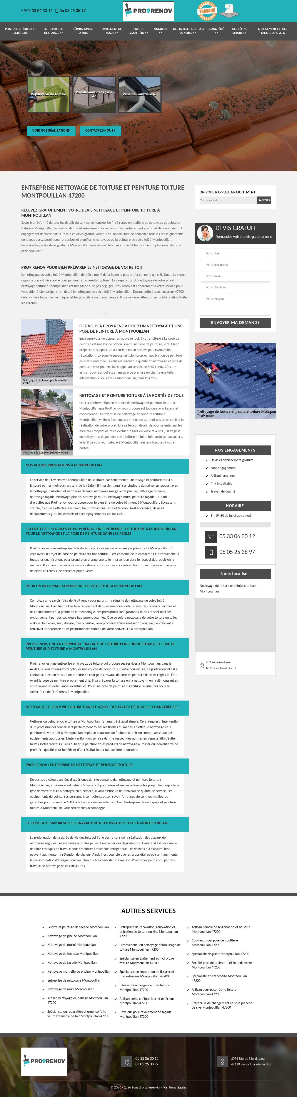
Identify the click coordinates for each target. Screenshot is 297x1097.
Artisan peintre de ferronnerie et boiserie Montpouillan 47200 (221, 930)
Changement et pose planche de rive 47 (272, 31)
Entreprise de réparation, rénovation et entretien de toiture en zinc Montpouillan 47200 (149, 932)
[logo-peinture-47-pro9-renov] (148, 11)
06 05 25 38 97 (73, 11)
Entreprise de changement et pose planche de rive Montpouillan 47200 (222, 1006)
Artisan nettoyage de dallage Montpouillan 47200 (77, 1001)
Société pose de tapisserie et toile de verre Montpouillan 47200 (222, 965)
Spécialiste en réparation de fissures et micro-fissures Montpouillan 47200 (147, 974)
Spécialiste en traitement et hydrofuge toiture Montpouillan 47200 (147, 961)
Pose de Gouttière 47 (139, 31)
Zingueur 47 (160, 31)
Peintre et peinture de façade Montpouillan (78, 927)
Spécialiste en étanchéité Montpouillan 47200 (219, 979)
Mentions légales (175, 1087)
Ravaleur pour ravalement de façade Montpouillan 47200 (146, 1015)
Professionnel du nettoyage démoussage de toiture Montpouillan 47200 (150, 947)
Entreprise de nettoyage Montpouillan (74, 980)
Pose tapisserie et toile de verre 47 (188, 31)
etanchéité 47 (216, 31)
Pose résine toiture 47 (239, 31)
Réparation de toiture (83, 31)
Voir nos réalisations (51, 130)
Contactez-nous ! (100, 130)
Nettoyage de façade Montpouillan (72, 963)
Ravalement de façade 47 (111, 31)
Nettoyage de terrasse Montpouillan (72, 954)
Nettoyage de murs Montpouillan (70, 989)
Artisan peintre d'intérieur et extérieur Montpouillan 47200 (147, 1001)
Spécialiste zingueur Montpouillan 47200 (220, 954)
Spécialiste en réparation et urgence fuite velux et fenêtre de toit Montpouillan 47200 (78, 1014)
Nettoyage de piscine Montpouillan (72, 936)
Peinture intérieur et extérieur (20, 31)
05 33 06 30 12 (39, 11)
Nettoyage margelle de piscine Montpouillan (78, 971)
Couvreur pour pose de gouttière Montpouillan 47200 (215, 943)
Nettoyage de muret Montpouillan (71, 945)
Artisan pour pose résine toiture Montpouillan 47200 (214, 992)
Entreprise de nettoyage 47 (53, 31)
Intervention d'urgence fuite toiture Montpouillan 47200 (145, 988)
